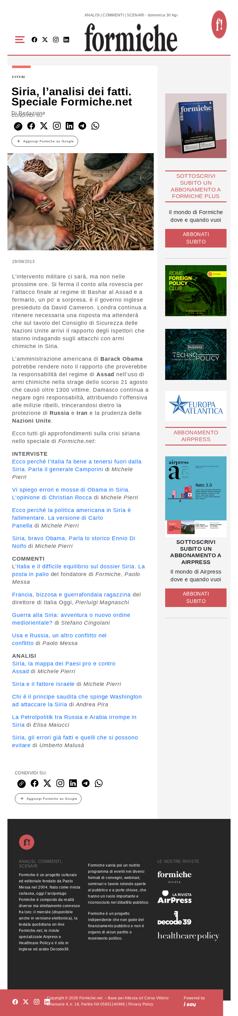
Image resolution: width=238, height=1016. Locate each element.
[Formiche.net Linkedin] (66, 40)
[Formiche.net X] (45, 40)
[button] (21, 39)
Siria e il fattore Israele (43, 684)
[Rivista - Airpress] (188, 896)
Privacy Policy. (141, 1004)
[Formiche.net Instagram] (56, 40)
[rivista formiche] (196, 496)
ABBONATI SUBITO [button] (196, 238)
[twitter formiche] (25, 1002)
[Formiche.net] (219, 24)
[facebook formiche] (15, 1002)
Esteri (18, 77)
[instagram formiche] (36, 1002)
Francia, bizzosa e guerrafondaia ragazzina (71, 595)
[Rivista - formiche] (188, 877)
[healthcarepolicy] (188, 936)
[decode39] (188, 918)
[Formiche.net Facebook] (34, 40)
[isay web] (190, 1004)
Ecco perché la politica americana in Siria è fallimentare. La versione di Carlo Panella (71, 518)
